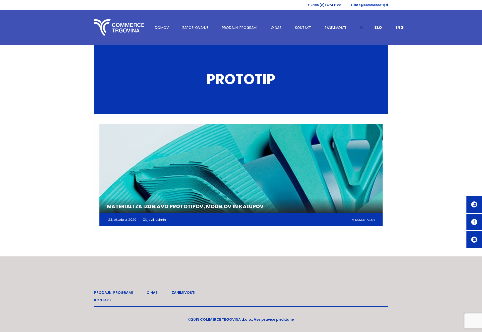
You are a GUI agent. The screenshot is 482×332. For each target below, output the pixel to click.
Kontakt (303, 27)
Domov (162, 27)
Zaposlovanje (195, 27)
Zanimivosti (335, 27)
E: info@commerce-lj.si (369, 5)
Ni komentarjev (363, 220)
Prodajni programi (239, 27)
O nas (276, 27)
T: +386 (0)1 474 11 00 (324, 5)
